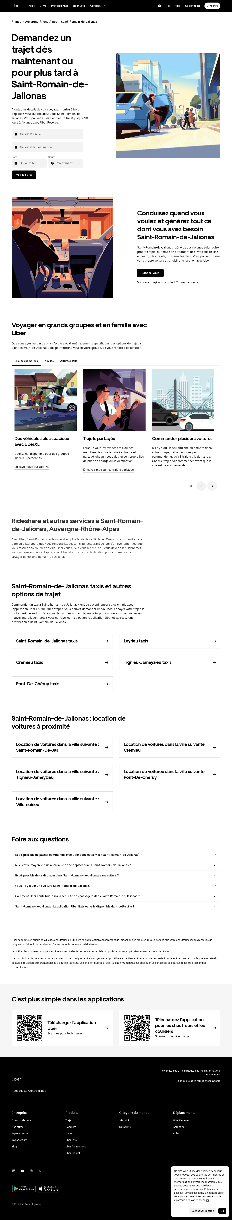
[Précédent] (201, 486)
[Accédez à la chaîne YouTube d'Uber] (22, 1170)
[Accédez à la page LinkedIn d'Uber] (13, 1170)
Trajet (31, 5)
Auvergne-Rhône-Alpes (41, 21)
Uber (16, 5)
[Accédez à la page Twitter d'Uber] (40, 1170)
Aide (177, 5)
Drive (43, 5)
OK (222, 1210)
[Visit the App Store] (48, 1189)
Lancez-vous (150, 273)
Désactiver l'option (202, 1210)
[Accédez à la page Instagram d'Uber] (31, 1170)
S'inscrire (212, 5)
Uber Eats (79, 5)
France (16, 21)
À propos (95, 5)
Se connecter (193, 5)
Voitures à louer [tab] (68, 361)
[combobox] (20, 134)
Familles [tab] (49, 361)
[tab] (84, 361)
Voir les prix (24, 174)
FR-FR (166, 5)
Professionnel (59, 5)
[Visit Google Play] (24, 1189)
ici (207, 1200)
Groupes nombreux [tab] (26, 361)
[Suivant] (212, 486)
